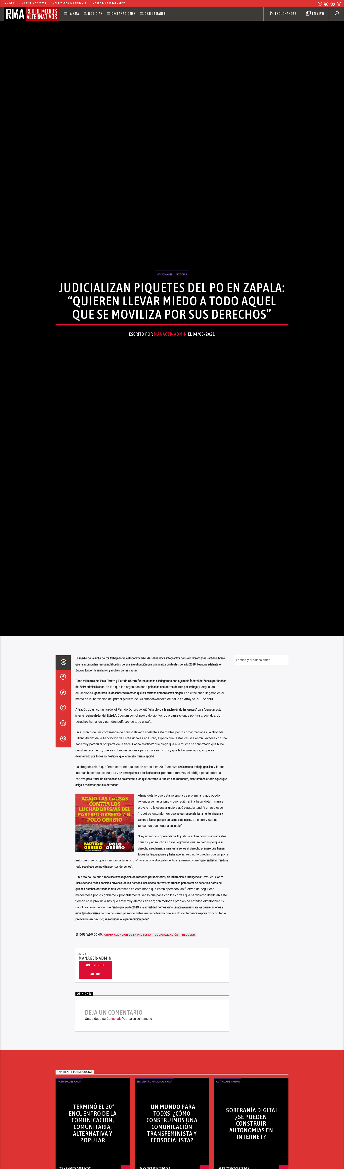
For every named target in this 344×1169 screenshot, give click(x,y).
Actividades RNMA (69, 1132)
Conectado (114, 1070)
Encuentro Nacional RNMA (154, 1132)
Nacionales (164, 297)
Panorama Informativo (110, 3)
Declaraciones (123, 13)
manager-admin (170, 357)
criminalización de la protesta (127, 986)
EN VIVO (317, 13)
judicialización (166, 986)
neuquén (188, 986)
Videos (11, 3)
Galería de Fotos (35, 3)
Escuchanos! (285, 13)
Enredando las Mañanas (71, 3)
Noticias (95, 13)
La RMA (73, 13)
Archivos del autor (95, 1020)
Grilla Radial (156, 13)
